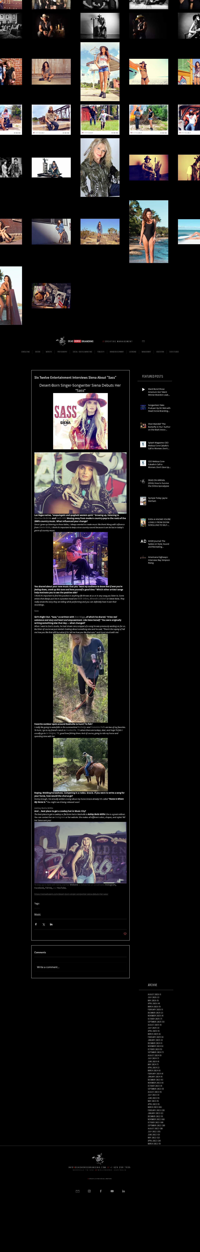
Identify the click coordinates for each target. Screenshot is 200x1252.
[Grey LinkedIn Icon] (123, 1191)
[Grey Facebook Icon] (100, 1191)
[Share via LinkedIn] (51, 924)
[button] (143, 341)
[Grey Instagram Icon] (89, 1191)
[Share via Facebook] (35, 924)
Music (37, 908)
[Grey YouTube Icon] (112, 1191)
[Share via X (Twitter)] (43, 924)
